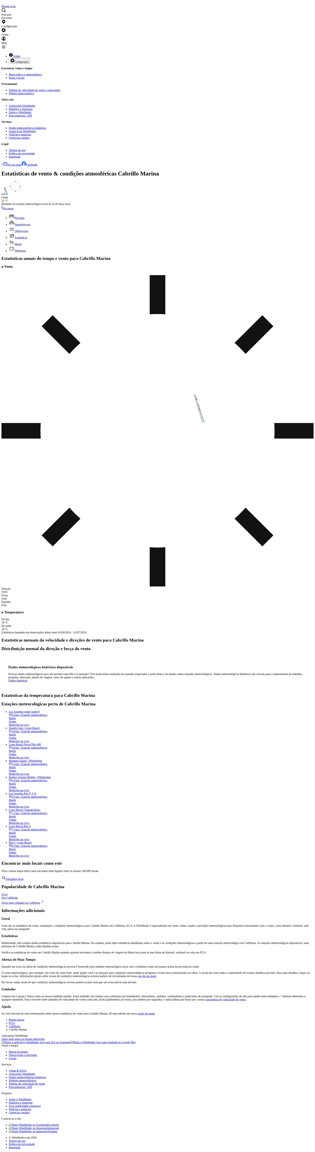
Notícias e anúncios (20, 134)
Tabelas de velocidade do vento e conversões (34, 90)
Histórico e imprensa (20, 109)
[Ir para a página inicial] (1, 3)
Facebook (31, 164)
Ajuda (16, 56)
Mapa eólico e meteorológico (25, 74)
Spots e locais (16, 77)
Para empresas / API (20, 115)
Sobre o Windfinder (20, 112)
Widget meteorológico (21, 93)
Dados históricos (18, 680)
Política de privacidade (22, 153)
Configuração (21, 62)
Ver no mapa (14, 164)
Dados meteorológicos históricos (27, 127)
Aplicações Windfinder (22, 105)
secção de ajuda (147, 976)
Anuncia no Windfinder (22, 131)
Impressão (14, 156)
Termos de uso (17, 150)
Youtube (52, 1131)
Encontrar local (14, 879)
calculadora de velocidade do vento (225, 999)
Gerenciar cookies (19, 137)
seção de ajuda (146, 1013)
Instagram (53, 1128)
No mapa (8, 208)
